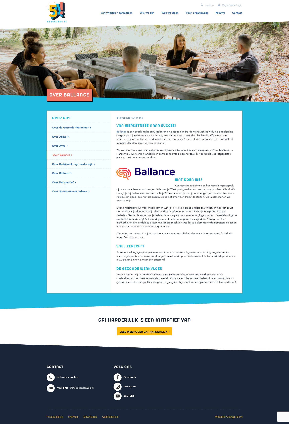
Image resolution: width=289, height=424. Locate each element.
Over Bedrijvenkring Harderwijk (72, 164)
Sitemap (73, 416)
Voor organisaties (197, 12)
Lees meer (143, 331)
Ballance (121, 131)
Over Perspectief (63, 182)
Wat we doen (170, 12)
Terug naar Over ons (130, 117)
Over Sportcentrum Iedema (70, 191)
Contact (237, 12)
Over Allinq (59, 136)
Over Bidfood (61, 173)
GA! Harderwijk (57, 12)
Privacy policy (55, 416)
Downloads (90, 416)
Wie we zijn (147, 12)
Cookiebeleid (110, 416)
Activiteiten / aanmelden (116, 12)
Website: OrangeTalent (228, 416)
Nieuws (220, 12)
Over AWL (59, 145)
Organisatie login (231, 5)
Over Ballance (62, 154)
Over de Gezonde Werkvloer (70, 127)
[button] (62, 377)
